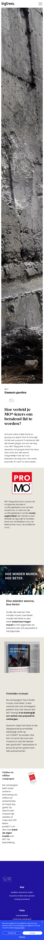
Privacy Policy (20, 928)
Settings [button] (22, 937)
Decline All (12, 933)
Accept (32, 933)
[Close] (41, 923)
